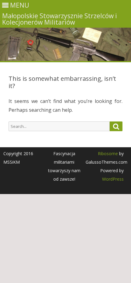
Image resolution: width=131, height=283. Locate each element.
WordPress (113, 179)
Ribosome (108, 153)
